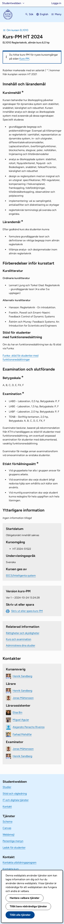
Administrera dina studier (20, 645)
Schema (7, 821)
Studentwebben (11, 3)
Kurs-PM (24, 58)
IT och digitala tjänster (16, 800)
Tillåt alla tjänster (20, 914)
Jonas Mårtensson (23, 697)
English (44, 14)
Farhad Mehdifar (22, 734)
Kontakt (7, 806)
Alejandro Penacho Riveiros (28, 727)
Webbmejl (8, 834)
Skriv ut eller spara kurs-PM (27, 610)
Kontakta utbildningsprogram (19, 862)
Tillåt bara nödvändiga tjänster (28, 906)
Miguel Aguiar (21, 719)
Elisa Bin (17, 712)
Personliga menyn (13, 841)
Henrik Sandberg (22, 676)
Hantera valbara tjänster (24, 897)
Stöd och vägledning (15, 793)
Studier (7, 787)
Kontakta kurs (11, 869)
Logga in (56, 3)
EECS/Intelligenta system (21, 575)
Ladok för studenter (14, 847)
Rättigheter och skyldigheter (22, 633)
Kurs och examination (18, 639)
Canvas (7, 828)
